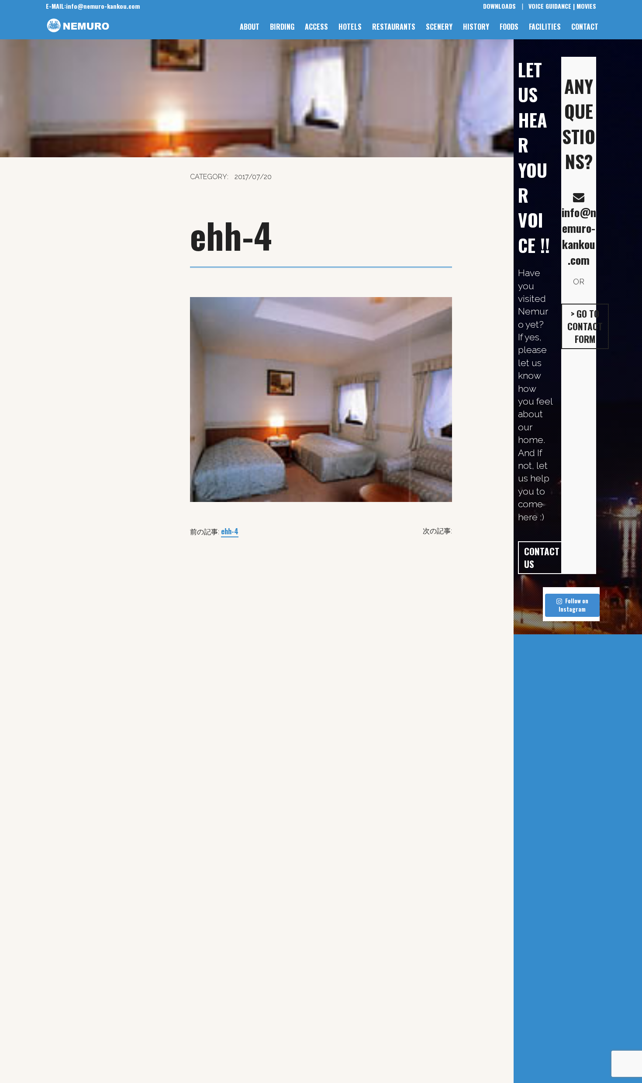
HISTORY (476, 26)
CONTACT (584, 26)
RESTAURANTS (393, 26)
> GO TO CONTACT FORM (585, 326)
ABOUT (249, 26)
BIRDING (282, 26)
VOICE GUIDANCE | (551, 5)
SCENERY (439, 26)
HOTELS (350, 26)
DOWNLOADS (499, 5)
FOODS (509, 26)
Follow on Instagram (573, 605)
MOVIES (586, 5)
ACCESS (316, 26)
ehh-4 (229, 531)
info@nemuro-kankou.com (93, 5)
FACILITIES (545, 26)
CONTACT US (541, 557)
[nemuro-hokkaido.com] (83, 25)
